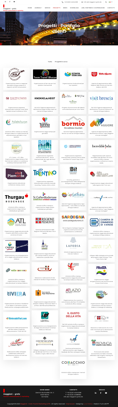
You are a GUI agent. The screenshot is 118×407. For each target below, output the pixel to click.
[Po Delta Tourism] (16, 128)
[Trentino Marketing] (45, 177)
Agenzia (38, 8)
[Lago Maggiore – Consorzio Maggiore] (101, 127)
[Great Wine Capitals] (16, 103)
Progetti (56, 8)
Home (30, 8)
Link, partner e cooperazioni (93, 8)
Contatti (111, 8)
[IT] (109, 2)
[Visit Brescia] (101, 103)
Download (74, 8)
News (65, 8)
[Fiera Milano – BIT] (73, 175)
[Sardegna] (73, 223)
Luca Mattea (88, 404)
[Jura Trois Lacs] (101, 179)
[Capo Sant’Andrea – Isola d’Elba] (73, 199)
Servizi (47, 8)
